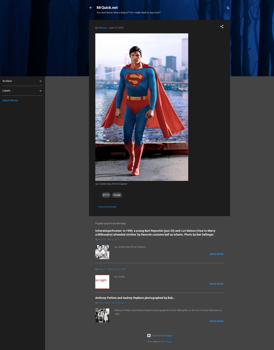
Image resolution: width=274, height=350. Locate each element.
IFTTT (106, 195)
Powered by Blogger (161, 335)
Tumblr (117, 195)
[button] (222, 27)
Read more (217, 254)
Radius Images (166, 342)
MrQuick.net (107, 7)
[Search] (228, 9)
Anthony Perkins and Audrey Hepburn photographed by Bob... (135, 297)
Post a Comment (107, 206)
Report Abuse (10, 100)
